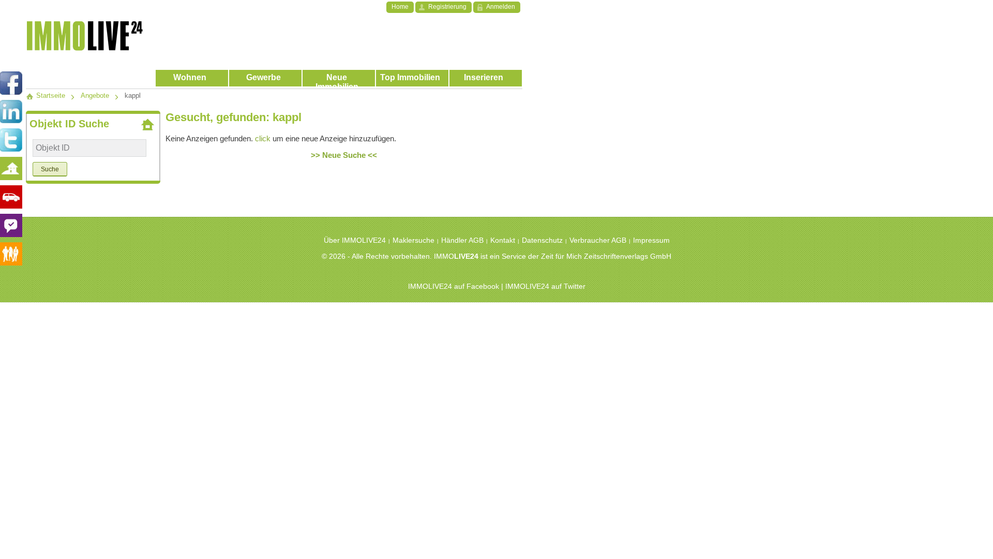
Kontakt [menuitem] (502, 240)
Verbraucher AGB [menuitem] (597, 240)
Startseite (49, 95)
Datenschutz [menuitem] (542, 240)
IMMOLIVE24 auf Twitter (545, 286)
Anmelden (500, 6)
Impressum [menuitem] (651, 240)
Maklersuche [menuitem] (413, 240)
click (262, 138)
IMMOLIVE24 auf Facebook (453, 286)
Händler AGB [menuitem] (462, 240)
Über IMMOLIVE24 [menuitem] (355, 240)
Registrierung (447, 6)
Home (400, 6)
